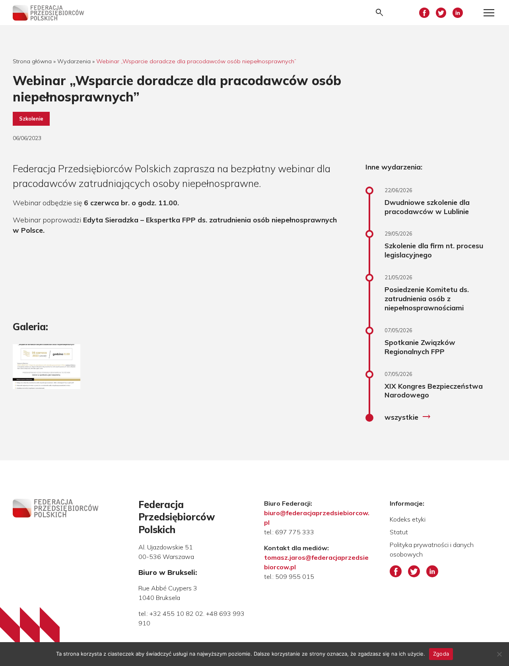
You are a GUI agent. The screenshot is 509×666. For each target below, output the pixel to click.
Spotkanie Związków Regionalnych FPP (420, 347)
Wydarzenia (74, 61)
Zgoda (441, 653)
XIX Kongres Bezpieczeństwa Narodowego (434, 390)
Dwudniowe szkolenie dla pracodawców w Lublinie (427, 207)
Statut (399, 532)
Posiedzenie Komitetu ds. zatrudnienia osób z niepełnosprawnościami (427, 298)
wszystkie (408, 417)
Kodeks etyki (407, 519)
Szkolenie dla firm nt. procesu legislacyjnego (434, 250)
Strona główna (32, 61)
